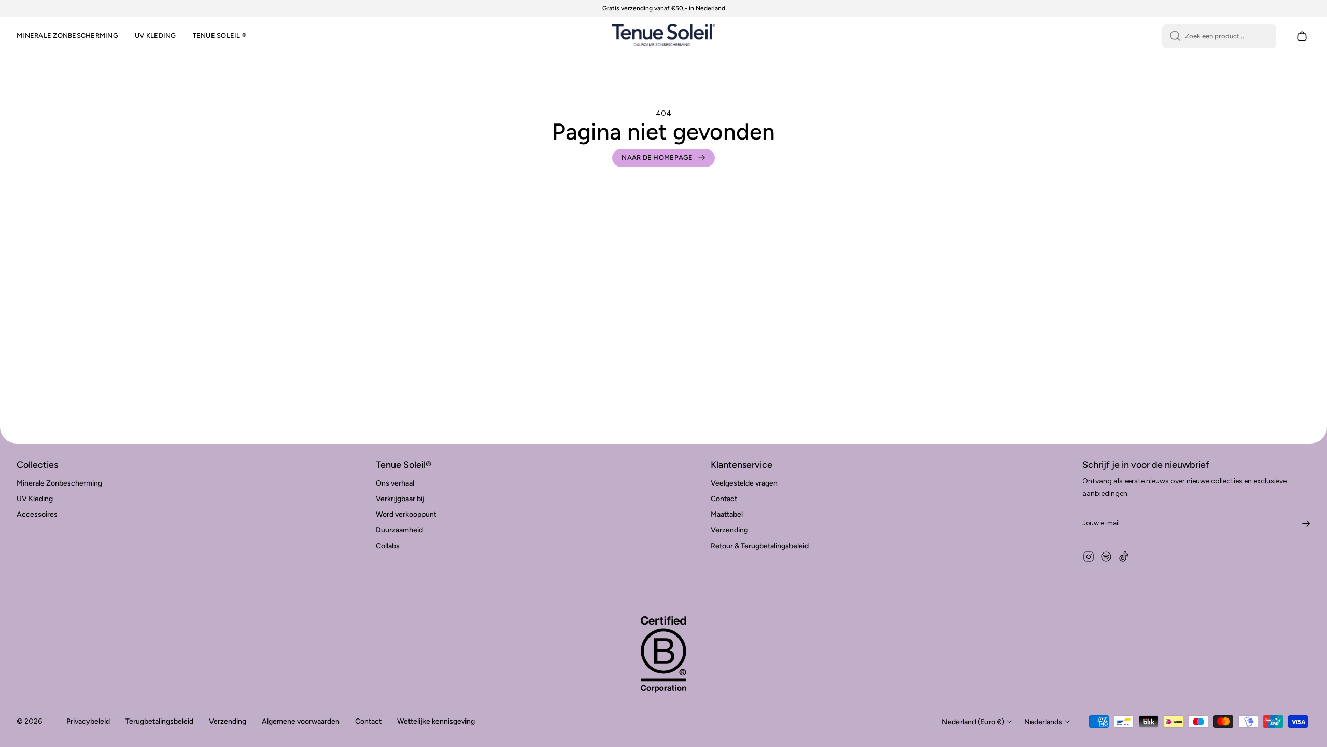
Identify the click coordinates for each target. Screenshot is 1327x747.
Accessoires (37, 514)
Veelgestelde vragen (744, 483)
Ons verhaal (395, 483)
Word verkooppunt (406, 514)
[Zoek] (1175, 36)
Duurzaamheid (399, 529)
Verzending (729, 529)
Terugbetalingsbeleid (159, 721)
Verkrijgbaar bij (400, 498)
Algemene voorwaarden (301, 721)
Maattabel (727, 514)
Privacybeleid (88, 721)
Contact (724, 498)
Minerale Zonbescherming (59, 483)
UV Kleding (35, 498)
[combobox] (1219, 36)
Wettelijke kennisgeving (436, 721)
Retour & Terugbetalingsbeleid (760, 546)
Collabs (388, 546)
